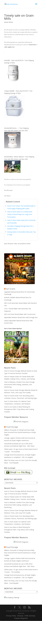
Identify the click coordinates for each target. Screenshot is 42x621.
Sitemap (20, 616)
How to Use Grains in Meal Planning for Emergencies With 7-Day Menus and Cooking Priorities (19, 409)
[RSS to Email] (18, 474)
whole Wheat (8, 22)
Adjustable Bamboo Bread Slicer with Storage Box (20, 317)
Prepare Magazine (21, 618)
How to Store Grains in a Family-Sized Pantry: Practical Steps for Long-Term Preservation (19, 214)
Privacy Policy (11, 616)
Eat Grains (10, 289)
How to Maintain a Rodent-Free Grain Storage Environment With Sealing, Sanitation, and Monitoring (19, 384)
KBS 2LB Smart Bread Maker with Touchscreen (19, 314)
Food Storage (12, 427)
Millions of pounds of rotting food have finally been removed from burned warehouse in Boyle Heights (20, 432)
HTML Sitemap (29, 616)
